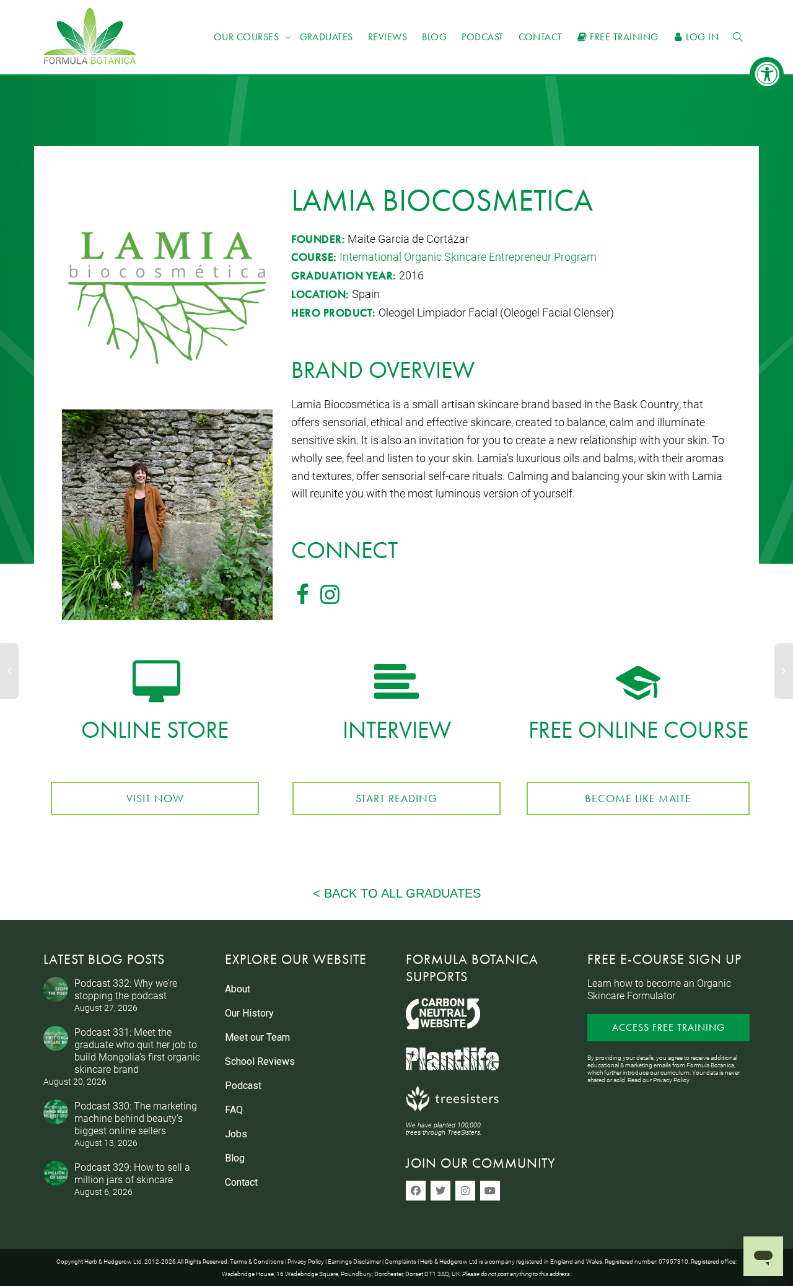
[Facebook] (416, 1191)
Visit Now (155, 798)
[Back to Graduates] (396, 893)
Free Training (623, 36)
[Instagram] (465, 1191)
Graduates (326, 36)
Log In (701, 36)
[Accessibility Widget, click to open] (767, 74)
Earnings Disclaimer (354, 1261)
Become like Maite (638, 798)
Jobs (236, 1134)
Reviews (387, 36)
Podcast (482, 36)
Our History (249, 1013)
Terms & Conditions (257, 1261)
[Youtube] (490, 1191)
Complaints (400, 1261)
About (237, 989)
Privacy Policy (671, 1079)
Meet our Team (257, 1037)
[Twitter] (440, 1191)
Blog (434, 36)
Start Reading (396, 798)
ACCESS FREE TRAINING (668, 1027)
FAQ (234, 1110)
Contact (541, 36)
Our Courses (248, 36)
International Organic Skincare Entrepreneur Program (468, 256)
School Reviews (260, 1061)
